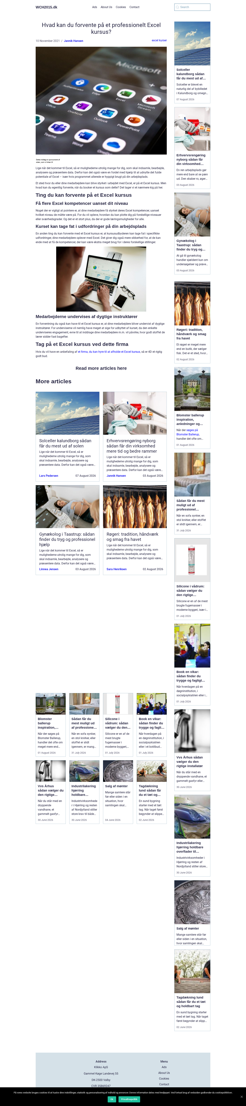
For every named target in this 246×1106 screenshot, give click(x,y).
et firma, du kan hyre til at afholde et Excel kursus (109, 351)
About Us (106, 7)
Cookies (121, 7)
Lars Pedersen (48, 475)
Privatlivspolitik (129, 1099)
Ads (94, 7)
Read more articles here (101, 368)
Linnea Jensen (48, 569)
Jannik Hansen (73, 41)
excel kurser (159, 40)
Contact (134, 7)
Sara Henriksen (117, 569)
